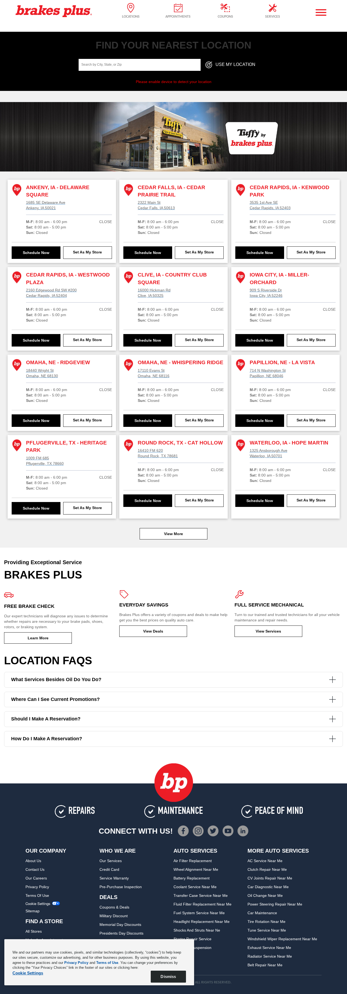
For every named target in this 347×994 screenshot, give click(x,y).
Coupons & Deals (114, 907)
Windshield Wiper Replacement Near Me (282, 939)
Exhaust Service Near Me (269, 947)
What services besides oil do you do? (56, 679)
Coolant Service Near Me (195, 887)
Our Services (110, 861)
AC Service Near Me (265, 861)
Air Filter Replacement (193, 861)
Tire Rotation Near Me (266, 921)
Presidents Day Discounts (121, 933)
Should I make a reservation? (46, 719)
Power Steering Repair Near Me (275, 904)
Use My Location (235, 64)
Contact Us (34, 869)
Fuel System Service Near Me (199, 913)
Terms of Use (37, 895)
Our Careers (36, 878)
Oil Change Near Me (265, 895)
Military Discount (113, 916)
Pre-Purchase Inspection (120, 887)
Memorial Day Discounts (120, 924)
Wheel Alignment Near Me (196, 869)
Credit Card (109, 869)
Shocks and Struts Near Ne (197, 930)
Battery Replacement (192, 878)
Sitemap (32, 911)
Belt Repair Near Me (265, 965)
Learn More (38, 638)
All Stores (33, 931)
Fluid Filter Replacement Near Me (203, 904)
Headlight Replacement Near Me (202, 921)
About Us (33, 861)
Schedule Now (36, 252)
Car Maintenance (262, 913)
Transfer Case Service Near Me (201, 895)
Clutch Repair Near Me (267, 869)
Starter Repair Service (192, 939)
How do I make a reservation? (46, 738)
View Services (268, 631)
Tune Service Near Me (267, 930)
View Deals (153, 631)
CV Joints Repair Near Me (270, 878)
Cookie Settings (37, 903)
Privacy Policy (37, 887)
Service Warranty (114, 878)
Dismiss (168, 976)
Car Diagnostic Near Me (268, 887)
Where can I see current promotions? (55, 699)
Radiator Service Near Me (270, 956)
